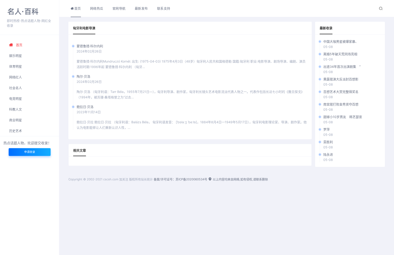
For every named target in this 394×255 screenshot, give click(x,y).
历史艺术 (15, 131)
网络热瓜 (96, 8)
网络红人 (15, 77)
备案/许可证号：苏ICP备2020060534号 (180, 179)
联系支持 (163, 8)
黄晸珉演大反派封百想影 (340, 79)
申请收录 (29, 152)
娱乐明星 (15, 56)
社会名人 (15, 88)
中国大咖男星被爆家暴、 (340, 41)
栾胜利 (328, 142)
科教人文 (15, 109)
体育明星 (15, 66)
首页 (19, 45)
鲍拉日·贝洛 (85, 107)
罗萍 (326, 129)
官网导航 (119, 8)
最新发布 (141, 8)
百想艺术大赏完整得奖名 (340, 92)
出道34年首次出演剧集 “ (341, 66)
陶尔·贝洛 (83, 76)
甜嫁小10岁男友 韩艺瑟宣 (342, 117)
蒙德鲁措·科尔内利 (90, 46)
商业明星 (15, 120)
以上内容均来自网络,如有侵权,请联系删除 (240, 179)
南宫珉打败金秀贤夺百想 (340, 104)
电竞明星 (15, 98)
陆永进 (328, 154)
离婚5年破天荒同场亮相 (341, 54)
